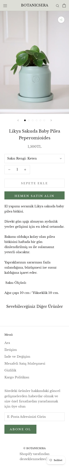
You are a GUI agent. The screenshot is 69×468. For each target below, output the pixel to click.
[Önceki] (18, 120)
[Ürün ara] (57, 5)
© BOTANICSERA (34, 448)
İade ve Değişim (17, 357)
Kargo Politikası (16, 377)
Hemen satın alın (34, 196)
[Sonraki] (51, 120)
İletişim (10, 350)
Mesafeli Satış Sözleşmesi (24, 364)
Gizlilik (10, 370)
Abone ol (20, 429)
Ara (7, 343)
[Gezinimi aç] (5, 5)
